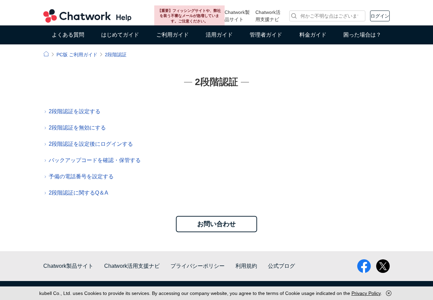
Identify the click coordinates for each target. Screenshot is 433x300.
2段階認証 (116, 54)
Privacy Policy (366, 293)
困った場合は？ (362, 35)
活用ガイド (219, 35)
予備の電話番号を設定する (81, 176)
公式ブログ (281, 266)
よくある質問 (68, 35)
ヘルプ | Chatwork (46, 53)
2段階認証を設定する (74, 111)
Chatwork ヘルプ (87, 16)
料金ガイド (312, 35)
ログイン (379, 16)
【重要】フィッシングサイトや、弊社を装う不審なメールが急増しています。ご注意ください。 (189, 15)
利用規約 (246, 266)
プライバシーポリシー (197, 266)
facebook (364, 266)
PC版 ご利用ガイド (76, 54)
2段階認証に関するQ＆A (78, 193)
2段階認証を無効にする (77, 128)
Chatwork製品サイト (237, 15)
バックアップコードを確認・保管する (95, 160)
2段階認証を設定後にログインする (91, 144)
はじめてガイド (120, 35)
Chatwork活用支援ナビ (267, 15)
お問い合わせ (216, 223)
